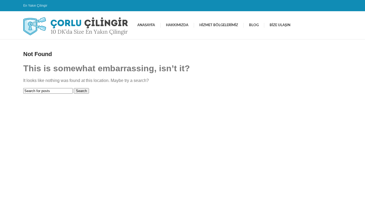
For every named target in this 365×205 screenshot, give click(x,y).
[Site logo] (77, 25)
